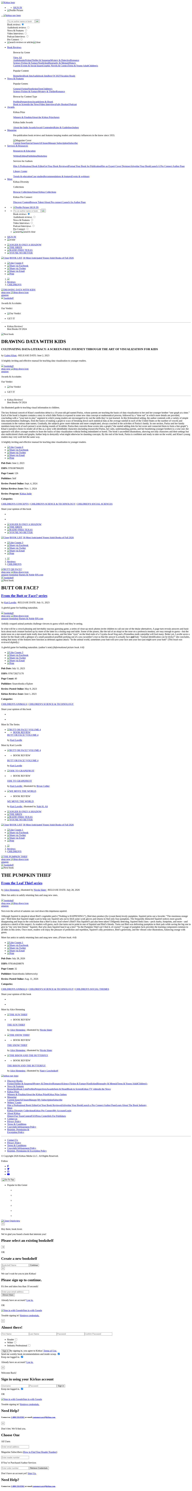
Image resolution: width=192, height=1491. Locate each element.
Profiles (16, 101)
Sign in (5, 1351)
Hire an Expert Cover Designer (115, 166)
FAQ (33, 1116)
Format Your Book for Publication (85, 166)
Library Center (20, 171)
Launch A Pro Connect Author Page (167, 166)
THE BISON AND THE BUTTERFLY (26, 1065)
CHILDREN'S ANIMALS (14, 704)
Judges (75, 127)
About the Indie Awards (24, 127)
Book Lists (22, 1089)
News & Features (15, 30)
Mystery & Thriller (47, 91)
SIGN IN (17, 7)
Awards (35, 101)
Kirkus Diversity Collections (20, 1110)
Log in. (29, 1300)
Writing (16, 156)
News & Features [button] (15, 78)
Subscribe (73, 143)
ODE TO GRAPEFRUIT (19, 781)
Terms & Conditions (16, 1124)
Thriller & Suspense (41, 60)
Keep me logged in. (10, 1357)
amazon (5, 295)
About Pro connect (53, 202)
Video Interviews (15, 33)
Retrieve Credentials (39, 1468)
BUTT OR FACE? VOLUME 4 (22, 735)
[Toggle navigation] (2, 16)
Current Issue (19, 143)
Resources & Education (24, 151)
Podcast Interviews (16, 36)
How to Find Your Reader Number (39, 1452)
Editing (23, 156)
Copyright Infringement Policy (21, 1127)
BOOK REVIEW (21, 732)
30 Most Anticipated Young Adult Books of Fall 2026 (48, 258)
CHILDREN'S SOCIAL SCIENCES (94, 504)
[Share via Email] (16, 271)
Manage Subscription (58, 143)
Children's (93, 65)
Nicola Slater (40, 890)
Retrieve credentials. (29, 1315)
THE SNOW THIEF (17, 1045)
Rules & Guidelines (63, 127)
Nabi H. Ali (42, 806)
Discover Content (21, 202)
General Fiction (20, 88)
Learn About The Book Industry (131, 1105)
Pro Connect (13, 39)
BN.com (39, 574)
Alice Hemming (12, 890)
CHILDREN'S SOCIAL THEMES (92, 989)
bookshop (13, 574)
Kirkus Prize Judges (57, 1094)
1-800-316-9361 (17, 1417)
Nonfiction (43, 63)
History (72, 63)
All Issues (43, 143)
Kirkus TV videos (90, 1089)
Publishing (32, 156)
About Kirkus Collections (44, 192)
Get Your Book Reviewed (56, 166)
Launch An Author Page (74, 202)
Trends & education (22, 176)
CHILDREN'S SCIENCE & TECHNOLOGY (52, 504)
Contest (27, 1116)
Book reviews (14, 24)
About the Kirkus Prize (43, 117)
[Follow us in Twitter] (8, 1169)
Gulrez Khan (10, 355)
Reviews (11, 282)
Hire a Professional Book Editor (22, 1105)
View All (17, 57)
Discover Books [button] (14, 1081)
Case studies (38, 176)
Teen (40, 88)
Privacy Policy (14, 1121)
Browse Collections (22, 192)
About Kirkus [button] (13, 1113)
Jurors (56, 117)
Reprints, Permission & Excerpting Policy (18, 1131)
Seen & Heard (46, 101)
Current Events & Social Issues (28, 65)
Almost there (8, 1295)
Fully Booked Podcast (66, 104)
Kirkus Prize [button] (13, 1091)
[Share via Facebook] (17, 265)
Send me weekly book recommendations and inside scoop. (29, 1354)
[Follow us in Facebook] (8, 1166)
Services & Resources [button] (17, 146)
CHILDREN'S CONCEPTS (15, 504)
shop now (6, 292)
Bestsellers (18, 76)
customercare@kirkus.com (44, 1417)
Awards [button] (11, 107)
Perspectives (26, 101)
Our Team (19, 1116)
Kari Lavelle (10, 602)
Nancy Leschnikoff (49, 1070)
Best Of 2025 (54, 76)
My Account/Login (62, 1110)
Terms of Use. (50, 1350)
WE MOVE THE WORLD (20, 801)
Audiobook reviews (17, 27)
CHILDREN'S (14, 284)
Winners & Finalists (22, 117)
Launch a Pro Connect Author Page (99, 1105)
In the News (33, 104)
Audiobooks (19, 60)
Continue (34, 1265)
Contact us (12, 1118)
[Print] (10, 274)
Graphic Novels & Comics (55, 65)
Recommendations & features (57, 176)
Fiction (28, 60)
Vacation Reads (67, 76)
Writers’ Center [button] (14, 1102)
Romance (74, 60)
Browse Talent (37, 202)
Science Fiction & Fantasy (25, 63)
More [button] (9, 179)
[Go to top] (8, 1179)
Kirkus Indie (26, 493)
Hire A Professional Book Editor (28, 166)
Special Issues (32, 143)
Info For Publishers (57, 1116)
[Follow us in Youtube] (8, 1174)
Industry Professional (17, 1345)
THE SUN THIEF (16, 1025)
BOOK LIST (16, 258)
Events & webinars (80, 176)
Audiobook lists (40, 76)
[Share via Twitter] (16, 268)
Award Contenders (45, 127)
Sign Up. (32, 1473)
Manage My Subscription (41, 1100)
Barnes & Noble (26, 574)
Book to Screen (20, 104)
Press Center (42, 1116)
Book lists (28, 76)
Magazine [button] (11, 130)
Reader (11, 1339)
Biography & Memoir (58, 63)
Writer (10, 1342)
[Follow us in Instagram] (8, 1171)
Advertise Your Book (140, 166)
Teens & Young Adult (78, 65)
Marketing (42, 156)
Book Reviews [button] (14, 47)
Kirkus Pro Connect (43, 1110)
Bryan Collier (43, 786)
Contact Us (12, 1140)
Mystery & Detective (60, 60)
